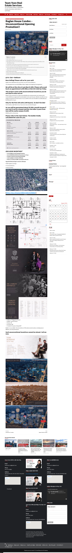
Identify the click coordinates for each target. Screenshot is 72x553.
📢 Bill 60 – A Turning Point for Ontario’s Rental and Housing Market (57, 98)
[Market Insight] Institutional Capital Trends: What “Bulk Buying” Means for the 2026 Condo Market (58, 92)
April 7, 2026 (7, 449)
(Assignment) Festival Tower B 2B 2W (57, 120)
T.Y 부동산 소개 (60, 14)
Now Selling (7, 444)
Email (50, 174)
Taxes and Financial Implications (56, 150)
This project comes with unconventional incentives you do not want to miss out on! (23, 64)
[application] (58, 56)
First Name (51, 29)
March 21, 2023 (8, 29)
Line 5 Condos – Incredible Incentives (56, 143)
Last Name (51, 33)
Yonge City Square (53, 139)
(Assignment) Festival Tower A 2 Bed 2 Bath (58, 116)
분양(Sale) (11, 14)
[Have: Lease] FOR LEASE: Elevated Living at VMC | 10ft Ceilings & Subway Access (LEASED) (58, 76)
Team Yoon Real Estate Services (13, 4)
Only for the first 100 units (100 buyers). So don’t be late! (17, 65)
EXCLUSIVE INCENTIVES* (12, 71)
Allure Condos (52, 65)
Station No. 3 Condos (10, 431)
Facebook (9, 489)
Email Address (52, 25)
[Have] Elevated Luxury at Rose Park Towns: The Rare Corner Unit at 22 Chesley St (58, 86)
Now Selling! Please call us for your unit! (14, 60)
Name (50, 167)
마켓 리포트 (35, 14)
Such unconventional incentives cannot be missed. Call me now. (19, 74)
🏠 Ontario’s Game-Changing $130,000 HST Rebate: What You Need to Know (58, 70)
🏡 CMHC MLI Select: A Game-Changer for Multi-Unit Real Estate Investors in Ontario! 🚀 (58, 103)
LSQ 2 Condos (52, 146)
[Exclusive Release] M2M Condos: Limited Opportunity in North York (57, 130)
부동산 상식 (16, 14)
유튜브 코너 (41, 14)
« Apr (50, 224)
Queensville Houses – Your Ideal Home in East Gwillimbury (58, 125)
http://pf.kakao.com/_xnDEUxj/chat (32, 473)
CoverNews (38, 550)
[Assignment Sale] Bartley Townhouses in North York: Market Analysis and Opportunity (58, 155)
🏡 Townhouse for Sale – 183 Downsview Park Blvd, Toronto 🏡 (57, 109)
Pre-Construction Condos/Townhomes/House (23, 444)
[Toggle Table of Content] (45, 57)
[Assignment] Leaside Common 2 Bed (56, 113)
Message (51, 181)
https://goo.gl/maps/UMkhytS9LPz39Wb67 (21, 193)
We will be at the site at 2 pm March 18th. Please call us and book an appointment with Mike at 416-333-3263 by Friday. (26, 62)
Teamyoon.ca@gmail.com (53, 465)
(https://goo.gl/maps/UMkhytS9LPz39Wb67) (15, 72)
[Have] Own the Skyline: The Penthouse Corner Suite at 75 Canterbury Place (57, 81)
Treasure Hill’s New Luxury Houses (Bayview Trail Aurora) (58, 135)
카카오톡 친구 (54, 14)
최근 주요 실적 (47, 14)
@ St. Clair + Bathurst (11, 58)
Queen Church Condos (43, 431)
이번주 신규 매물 (29, 14)
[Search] (66, 14)
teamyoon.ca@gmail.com (10, 465)
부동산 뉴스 (22, 14)
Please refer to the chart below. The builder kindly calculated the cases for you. (22, 69)
